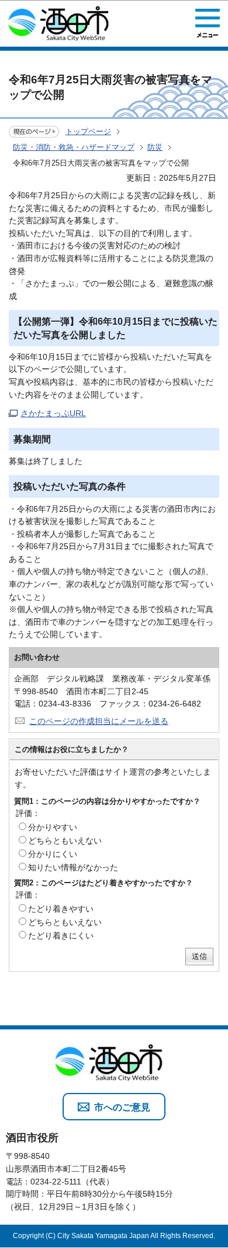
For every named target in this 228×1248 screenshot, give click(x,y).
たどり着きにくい (61, 935)
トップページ (88, 131)
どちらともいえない (65, 840)
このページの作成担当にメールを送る (98, 721)
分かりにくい (52, 854)
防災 (155, 147)
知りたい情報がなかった (73, 867)
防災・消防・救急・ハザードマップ (73, 147)
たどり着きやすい (61, 908)
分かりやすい (52, 827)
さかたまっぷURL (53, 413)
